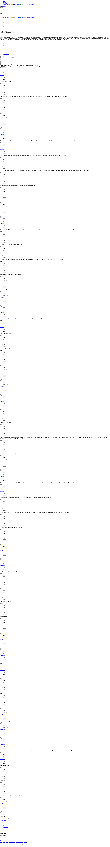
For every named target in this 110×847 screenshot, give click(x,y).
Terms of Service (12, 842)
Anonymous (2, 75)
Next (4, 70)
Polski (32, 4)
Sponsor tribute (3, 820)
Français (18, 4)
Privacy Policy (5, 842)
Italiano (22, 4)
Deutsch (9, 4)
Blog (1, 842)
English (5, 4)
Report (4, 79)
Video (1, 66)
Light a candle (3, 835)
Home (4, 1)
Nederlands (28, 4)
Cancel (2, 67)
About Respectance (19, 842)
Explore (4, 2)
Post (5, 67)
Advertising (26, 842)
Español (5, 3)
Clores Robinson (2, 535)
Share (13, 57)
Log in (4, 11)
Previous (4, 69)
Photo (1, 65)
